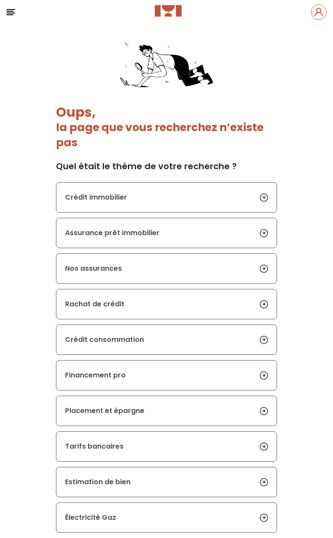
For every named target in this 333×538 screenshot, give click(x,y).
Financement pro (95, 375)
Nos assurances (93, 268)
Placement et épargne (104, 411)
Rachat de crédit (94, 304)
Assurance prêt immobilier (112, 233)
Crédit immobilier (96, 197)
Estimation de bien (98, 482)
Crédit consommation (104, 339)
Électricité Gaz (90, 517)
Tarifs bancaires (94, 446)
